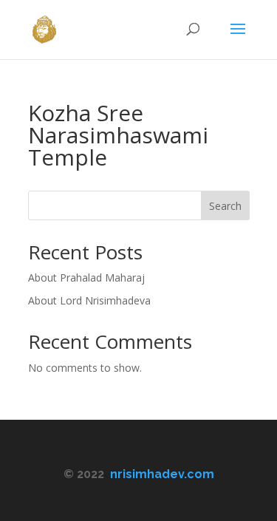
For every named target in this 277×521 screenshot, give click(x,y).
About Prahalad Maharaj (86, 277)
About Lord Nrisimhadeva (89, 300)
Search (225, 206)
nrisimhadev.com (162, 474)
